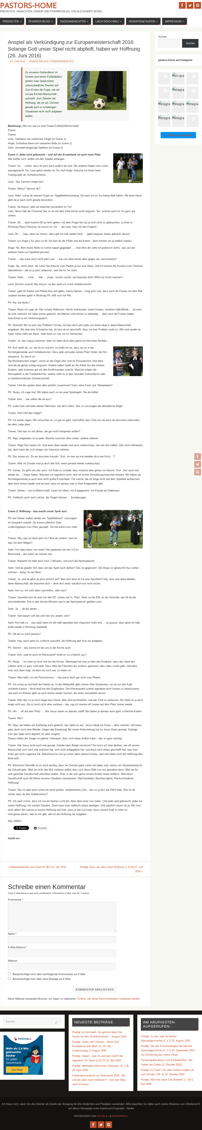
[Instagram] (197, 472)
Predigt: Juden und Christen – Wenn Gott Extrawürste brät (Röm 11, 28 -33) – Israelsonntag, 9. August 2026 (95, 1046)
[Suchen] (56, 1023)
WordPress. (120, 1116)
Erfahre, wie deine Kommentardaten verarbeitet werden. (109, 998)
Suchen (162, 36)
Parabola (103, 1116)
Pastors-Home (28, 5)
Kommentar (15, 899)
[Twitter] (197, 464)
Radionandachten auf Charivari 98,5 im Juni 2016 (37, 867)
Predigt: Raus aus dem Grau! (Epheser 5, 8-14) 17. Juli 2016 (111, 869)
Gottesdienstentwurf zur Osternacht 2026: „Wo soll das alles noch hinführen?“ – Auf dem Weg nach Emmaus (98, 1080)
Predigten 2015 (39, 61)
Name (12, 933)
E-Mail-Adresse (17, 947)
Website (12, 960)
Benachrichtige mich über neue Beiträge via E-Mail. (42, 978)
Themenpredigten (61, 61)
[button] (164, 78)
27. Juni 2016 (17, 61)
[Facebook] (197, 456)
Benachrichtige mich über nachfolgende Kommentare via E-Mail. (49, 974)
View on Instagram (180, 135)
